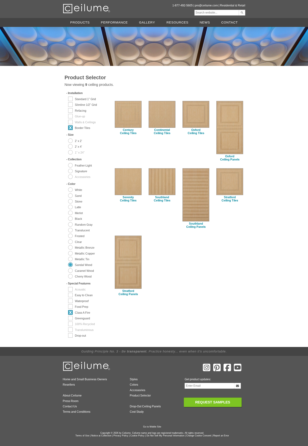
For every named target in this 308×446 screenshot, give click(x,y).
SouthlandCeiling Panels (196, 225)
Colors (134, 384)
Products (80, 22)
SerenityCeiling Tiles (128, 199)
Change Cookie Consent (198, 435)
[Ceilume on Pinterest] (217, 370)
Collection (74, 159)
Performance (114, 22)
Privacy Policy (120, 435)
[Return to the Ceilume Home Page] (87, 370)
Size (70, 134)
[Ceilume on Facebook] (227, 370)
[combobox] (216, 12)
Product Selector (140, 395)
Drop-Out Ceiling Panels (145, 406)
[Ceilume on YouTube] (237, 370)
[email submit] (237, 386)
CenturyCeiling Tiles (128, 131)
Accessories (137, 390)
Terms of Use (82, 435)
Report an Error (221, 435)
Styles (134, 379)
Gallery (147, 22)
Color (70, 183)
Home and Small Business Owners (85, 379)
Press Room (70, 401)
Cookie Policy (137, 435)
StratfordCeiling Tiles (230, 199)
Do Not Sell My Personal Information (165, 435)
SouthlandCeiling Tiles (162, 199)
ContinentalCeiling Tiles (162, 131)
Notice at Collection (101, 435)
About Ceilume (72, 395)
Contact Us (70, 406)
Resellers (69, 384)
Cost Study (137, 411)
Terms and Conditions (76, 411)
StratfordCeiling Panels (128, 292)
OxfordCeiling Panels (230, 158)
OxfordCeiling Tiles (196, 131)
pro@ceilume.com (206, 5)
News (205, 22)
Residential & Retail (232, 5)
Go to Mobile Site (152, 426)
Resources (177, 22)
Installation (74, 93)
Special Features (78, 283)
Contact (229, 22)
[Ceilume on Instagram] (206, 370)
